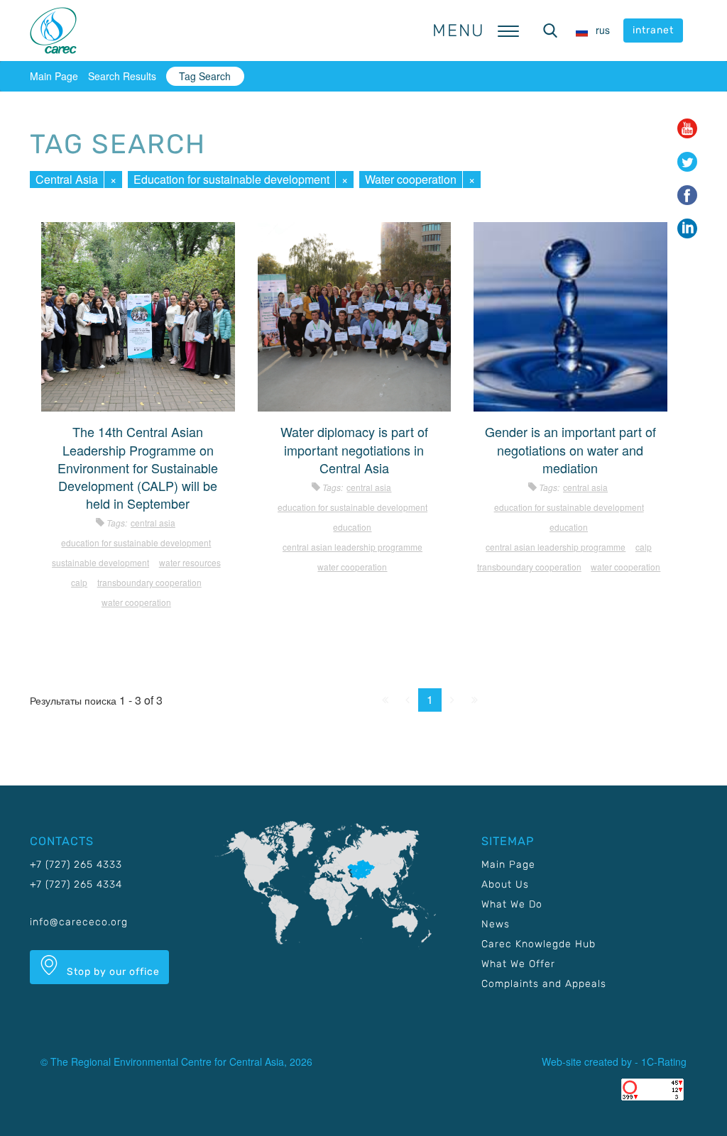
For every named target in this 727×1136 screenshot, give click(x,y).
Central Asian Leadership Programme (352, 546)
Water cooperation (411, 179)
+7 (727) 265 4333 (76, 865)
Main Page (54, 76)
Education (352, 527)
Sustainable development (100, 562)
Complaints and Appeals (543, 984)
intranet (653, 30)
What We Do (511, 904)
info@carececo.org (79, 922)
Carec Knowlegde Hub (538, 944)
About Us (505, 884)
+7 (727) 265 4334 (76, 884)
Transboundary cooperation (149, 582)
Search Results (122, 76)
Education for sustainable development (231, 179)
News (495, 924)
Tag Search (205, 76)
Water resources (190, 562)
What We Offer (518, 964)
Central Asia (66, 179)
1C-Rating (664, 1061)
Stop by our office (112, 972)
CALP (79, 582)
